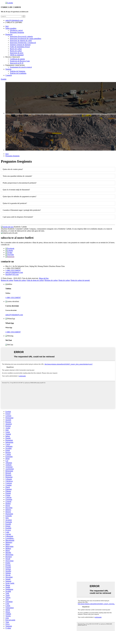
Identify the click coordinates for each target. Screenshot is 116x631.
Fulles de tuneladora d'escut (20, 47)
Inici (7, 26)
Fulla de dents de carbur (35, 280)
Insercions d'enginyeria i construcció (23, 43)
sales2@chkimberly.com (14, 20)
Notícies (8, 69)
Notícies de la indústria (18, 73)
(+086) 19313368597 (13, 270)
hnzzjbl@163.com (12, 274)
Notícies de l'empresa (17, 71)
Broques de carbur (51, 280)
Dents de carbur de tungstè (80, 280)
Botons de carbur (7, 280)
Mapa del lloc (44, 278)
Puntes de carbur (20, 280)
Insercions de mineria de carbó (21, 41)
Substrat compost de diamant (20, 45)
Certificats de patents (17, 59)
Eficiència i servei (16, 30)
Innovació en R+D (16, 63)
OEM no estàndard (17, 55)
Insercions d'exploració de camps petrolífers (25, 38)
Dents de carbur (64, 280)
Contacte (8, 75)
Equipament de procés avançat (21, 67)
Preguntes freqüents (17, 32)
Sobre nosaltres (10, 28)
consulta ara (5, 245)
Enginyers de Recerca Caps (20, 61)
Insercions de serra (16, 53)
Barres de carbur (16, 49)
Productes (8, 34)
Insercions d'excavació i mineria (21, 36)
